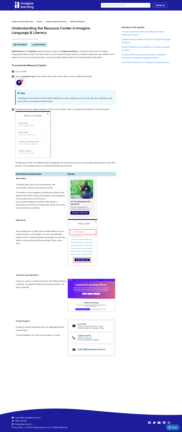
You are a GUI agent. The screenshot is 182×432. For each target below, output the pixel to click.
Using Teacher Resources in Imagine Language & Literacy (146, 62)
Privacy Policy (17, 427)
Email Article (40, 45)
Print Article (21, 45)
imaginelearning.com (24, 424)
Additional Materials (77, 22)
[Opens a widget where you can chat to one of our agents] (173, 428)
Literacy (39, 22)
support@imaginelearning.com (28, 418)
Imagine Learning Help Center (22, 22)
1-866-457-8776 (21, 421)
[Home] (24, 5)
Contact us (160, 5)
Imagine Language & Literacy (56, 22)
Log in (18, 71)
